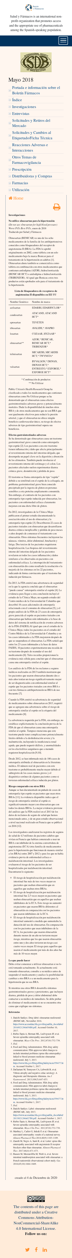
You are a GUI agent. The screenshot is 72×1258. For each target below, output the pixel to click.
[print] (56, 208)
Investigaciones (24, 106)
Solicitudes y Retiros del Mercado (31, 123)
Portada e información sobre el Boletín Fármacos (36, 90)
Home (17, 198)
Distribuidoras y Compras (32, 175)
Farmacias (20, 182)
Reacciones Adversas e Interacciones (30, 147)
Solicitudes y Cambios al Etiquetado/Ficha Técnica (32, 135)
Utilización (20, 189)
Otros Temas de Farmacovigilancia (26, 159)
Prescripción (22, 169)
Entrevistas (20, 113)
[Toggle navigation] (63, 40)
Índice (17, 99)
